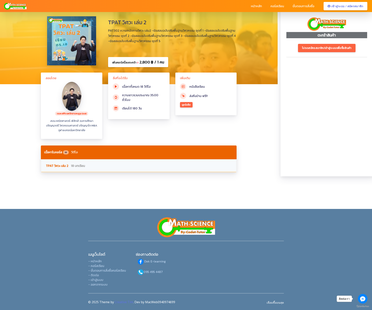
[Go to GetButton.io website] (362, 306)
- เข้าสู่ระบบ (95, 279)
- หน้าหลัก (95, 261)
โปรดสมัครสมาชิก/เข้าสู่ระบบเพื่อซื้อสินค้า (326, 48)
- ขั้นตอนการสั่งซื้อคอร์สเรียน (107, 270)
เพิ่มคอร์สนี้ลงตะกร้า (138, 62)
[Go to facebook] (363, 299)
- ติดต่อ (93, 275)
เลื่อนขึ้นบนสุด (275, 302)
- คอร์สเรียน (96, 265)
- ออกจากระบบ (98, 284)
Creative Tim (124, 302)
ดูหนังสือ (186, 105)
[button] (256, 6)
